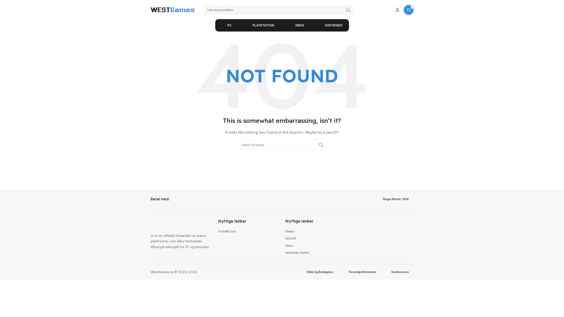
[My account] (397, 10)
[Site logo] (173, 9)
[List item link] (248, 231)
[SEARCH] (348, 10)
